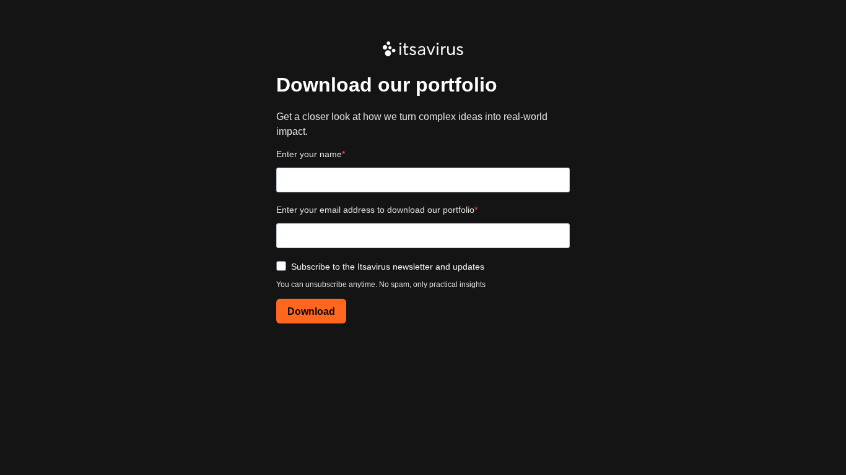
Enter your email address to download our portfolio (375, 210)
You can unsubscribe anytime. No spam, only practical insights (381, 284)
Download (311, 311)
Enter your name (309, 154)
